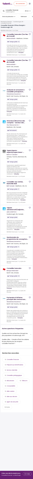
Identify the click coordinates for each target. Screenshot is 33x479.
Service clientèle (12, 370)
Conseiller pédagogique (14, 375)
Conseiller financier (13, 359)
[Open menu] (30, 4)
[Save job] (30, 34)
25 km (27, 11)
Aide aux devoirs (12, 396)
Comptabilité (11, 386)
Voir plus (20, 52)
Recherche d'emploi (6, 21)
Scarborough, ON (18, 21)
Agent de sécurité (12, 402)
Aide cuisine (10, 391)
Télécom (24, 381)
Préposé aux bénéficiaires (15, 365)
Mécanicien (10, 381)
